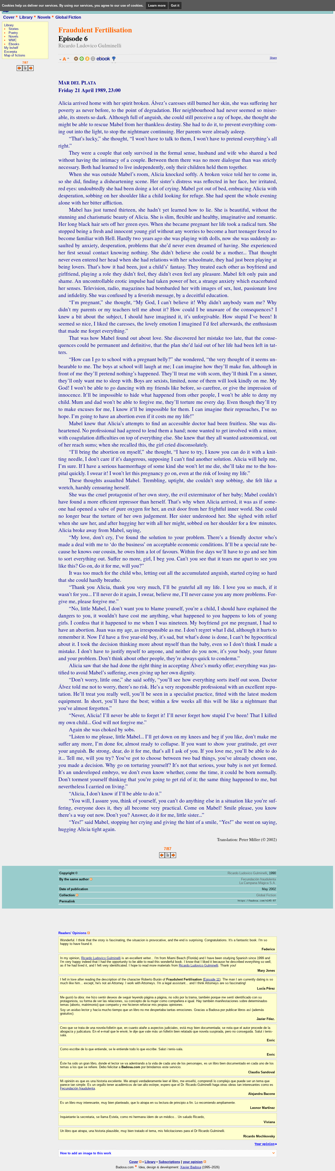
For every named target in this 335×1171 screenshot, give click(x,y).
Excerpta (10, 52)
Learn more (157, 5)
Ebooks (14, 44)
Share (273, 57)
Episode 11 (211, 979)
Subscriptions (169, 1162)
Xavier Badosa (190, 1167)
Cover (8, 17)
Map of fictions (14, 55)
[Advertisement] (16, 104)
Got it (175, 5)
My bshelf (11, 48)
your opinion (193, 1162)
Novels (44, 17)
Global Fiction (68, 17)
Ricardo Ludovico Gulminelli (89, 45)
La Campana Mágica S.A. (257, 883)
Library (26, 17)
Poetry (13, 33)
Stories (14, 29)
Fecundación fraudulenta (258, 879)
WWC (13, 40)
